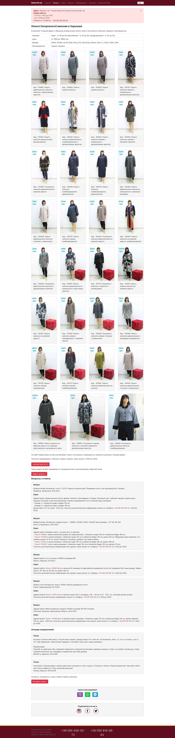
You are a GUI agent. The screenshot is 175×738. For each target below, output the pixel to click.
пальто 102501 (61, 488)
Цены (63, 3)
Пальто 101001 (51, 595)
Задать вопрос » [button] (39, 474)
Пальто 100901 (51, 568)
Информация (81, 3)
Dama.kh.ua (36, 3)
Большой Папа (104, 3)
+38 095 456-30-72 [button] (40, 464)
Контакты (93, 3)
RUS (140, 3)
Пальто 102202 (41, 544)
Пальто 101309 (40, 537)
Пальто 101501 (40, 542)
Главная (48, 3)
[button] (80, 694)
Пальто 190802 (41, 534)
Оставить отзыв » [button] (40, 682)
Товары (56, 3)
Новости (70, 3)
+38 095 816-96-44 (60, 20)
